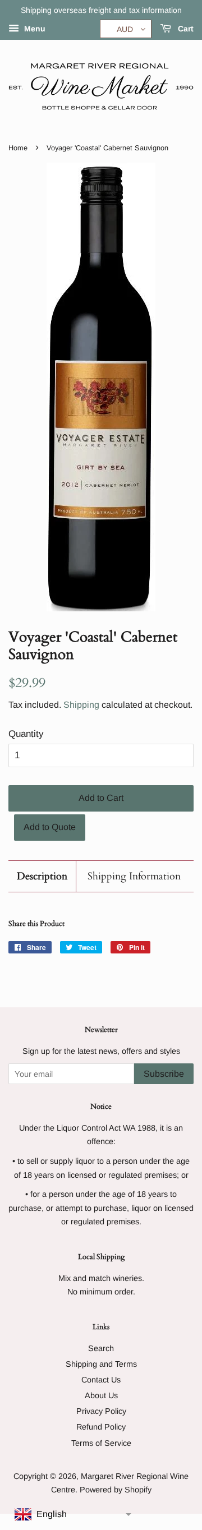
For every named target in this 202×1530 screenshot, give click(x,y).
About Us (101, 1395)
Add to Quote (50, 827)
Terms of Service (101, 1443)
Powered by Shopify (116, 1489)
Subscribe (164, 1074)
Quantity (26, 734)
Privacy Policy (101, 1411)
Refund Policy (101, 1426)
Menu (33, 28)
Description (42, 876)
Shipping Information (134, 876)
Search (101, 1348)
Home (17, 148)
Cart (185, 28)
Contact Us (101, 1379)
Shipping (81, 704)
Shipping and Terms (101, 1364)
